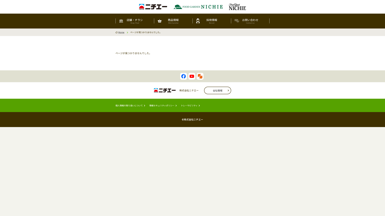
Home (121, 32)
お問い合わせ (250, 21)
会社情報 (217, 90)
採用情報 (211, 21)
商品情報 (173, 21)
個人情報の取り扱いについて (129, 105)
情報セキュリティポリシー (161, 105)
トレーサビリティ (189, 105)
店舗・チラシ (135, 21)
